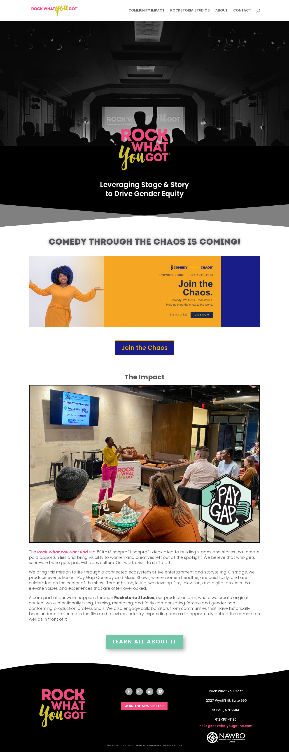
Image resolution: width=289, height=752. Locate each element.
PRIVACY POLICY (172, 745)
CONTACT (242, 11)
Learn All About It (144, 641)
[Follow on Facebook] (129, 691)
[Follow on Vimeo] (160, 691)
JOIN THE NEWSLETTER (144, 705)
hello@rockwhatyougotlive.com (225, 726)
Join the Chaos (144, 348)
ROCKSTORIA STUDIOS (190, 11)
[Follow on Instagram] (139, 691)
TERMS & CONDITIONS (147, 745)
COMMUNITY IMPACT (146, 11)
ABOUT (221, 11)
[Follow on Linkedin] (149, 691)
